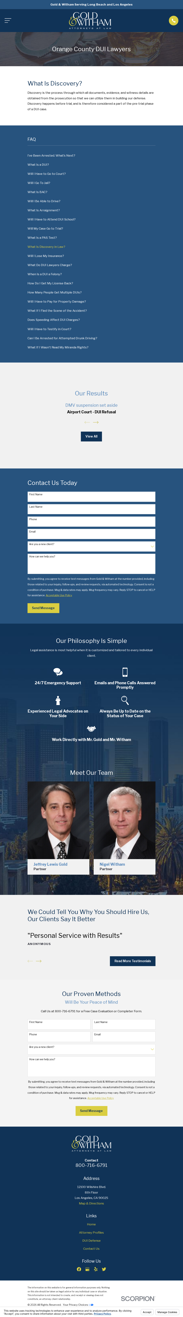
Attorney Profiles (91, 1232)
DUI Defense (91, 1240)
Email (32, 531)
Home (91, 1224)
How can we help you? (42, 556)
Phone (33, 519)
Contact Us (91, 1248)
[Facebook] (79, 1269)
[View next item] (95, 422)
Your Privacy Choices (76, 1304)
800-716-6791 (91, 1165)
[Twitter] (104, 1269)
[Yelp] (96, 1269)
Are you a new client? (41, 544)
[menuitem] (92, 155)
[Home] (90, 20)
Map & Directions (91, 1203)
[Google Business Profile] (87, 1269)
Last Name (36, 506)
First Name (36, 494)
